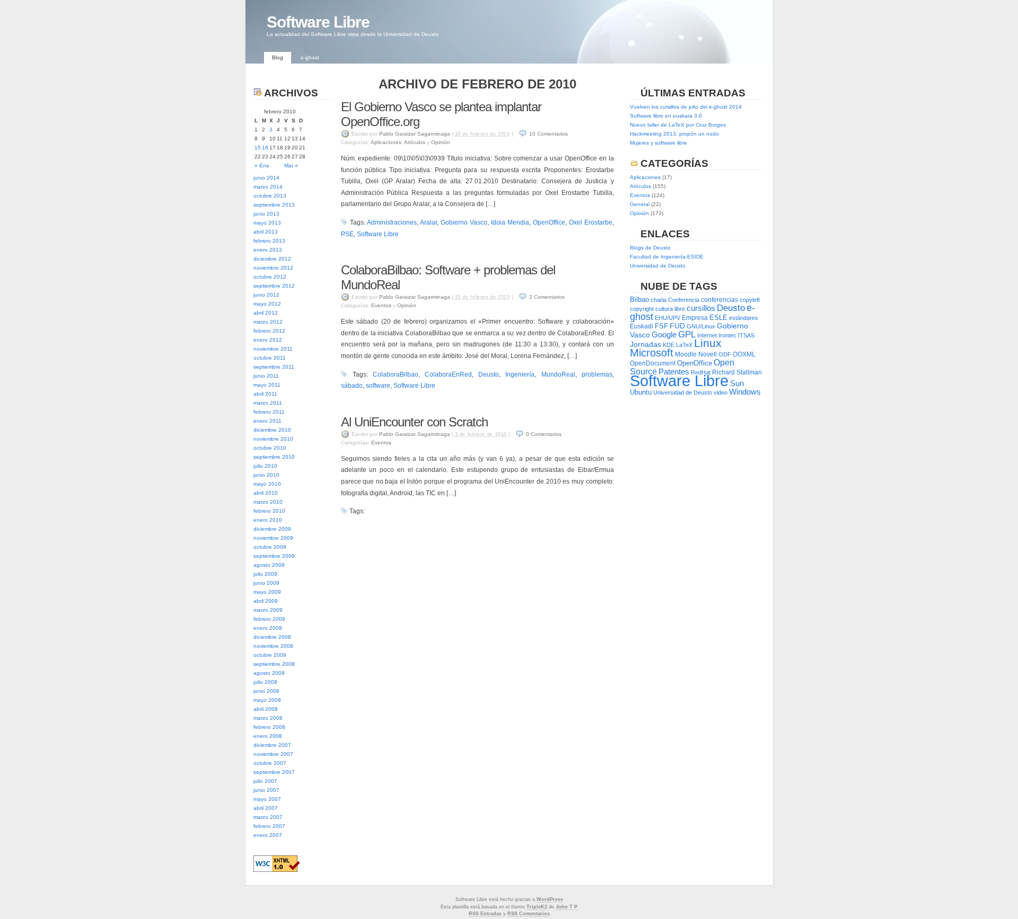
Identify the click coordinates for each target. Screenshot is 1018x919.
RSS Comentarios (528, 913)
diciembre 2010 (272, 430)
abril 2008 (265, 709)
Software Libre (318, 22)
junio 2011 (266, 376)
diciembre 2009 (272, 529)
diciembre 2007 (272, 745)
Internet (707, 335)
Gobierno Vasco (464, 222)
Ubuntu (641, 392)
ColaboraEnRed (448, 374)
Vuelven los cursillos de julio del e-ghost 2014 (686, 107)
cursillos (701, 308)
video (720, 392)
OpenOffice (549, 222)
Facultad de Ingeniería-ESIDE (667, 257)
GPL (687, 334)
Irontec (727, 335)
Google (664, 334)
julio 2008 (265, 682)
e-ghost (310, 57)
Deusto (488, 374)
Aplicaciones (386, 142)
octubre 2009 (269, 547)
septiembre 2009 (274, 556)
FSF (661, 326)
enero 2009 (267, 628)
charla (658, 300)
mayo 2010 (267, 484)
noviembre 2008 (273, 646)
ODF (724, 354)
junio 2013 (266, 214)
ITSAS (746, 335)
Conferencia (683, 300)
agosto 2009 (269, 565)
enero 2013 (267, 250)
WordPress (550, 899)
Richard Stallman (737, 372)
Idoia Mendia (510, 222)
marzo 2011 (267, 403)
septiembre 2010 (274, 457)
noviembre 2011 (273, 349)
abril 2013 (265, 232)
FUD (677, 326)
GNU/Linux (701, 326)
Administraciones (392, 222)
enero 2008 (267, 736)
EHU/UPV (667, 318)
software (378, 385)
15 (257, 147)
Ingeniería (519, 374)
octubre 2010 (269, 448)
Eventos (381, 305)
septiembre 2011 (273, 367)
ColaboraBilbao (395, 374)
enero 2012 (267, 340)
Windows (745, 392)
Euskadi (641, 326)
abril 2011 (265, 394)
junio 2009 (266, 583)
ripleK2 (538, 906)
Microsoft (651, 353)
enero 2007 (267, 835)
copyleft (750, 300)
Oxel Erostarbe (590, 222)
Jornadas (645, 344)
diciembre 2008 (272, 637)
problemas (597, 374)
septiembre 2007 (274, 772)
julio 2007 (265, 781)
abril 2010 (265, 493)
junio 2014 (266, 178)
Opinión (440, 142)
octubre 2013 (269, 196)
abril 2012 (265, 313)
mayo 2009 (267, 592)
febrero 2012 (269, 331)
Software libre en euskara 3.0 (666, 116)
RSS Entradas (485, 913)
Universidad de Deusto (658, 266)
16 (265, 147)
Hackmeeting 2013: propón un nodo (674, 134)
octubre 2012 (269, 277)
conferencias (719, 300)
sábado (352, 385)
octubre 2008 (269, 655)
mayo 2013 (267, 223)
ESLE (718, 318)
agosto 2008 (269, 673)
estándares (743, 318)
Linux (708, 343)
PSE (347, 234)
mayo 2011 (266, 385)
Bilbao (639, 300)
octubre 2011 (269, 358)
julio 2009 (265, 574)
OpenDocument (652, 363)
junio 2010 (266, 475)
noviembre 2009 (273, 538)
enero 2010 (267, 520)
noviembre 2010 (273, 439)
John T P (566, 906)
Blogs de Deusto (650, 248)
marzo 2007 (268, 817)
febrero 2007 (269, 826)
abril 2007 (265, 808)
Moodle (686, 354)
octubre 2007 (269, 763)
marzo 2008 (268, 718)
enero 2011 (267, 421)
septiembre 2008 (274, 664)
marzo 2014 (268, 187)
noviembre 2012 (273, 268)
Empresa (695, 318)
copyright (642, 309)
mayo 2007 (267, 799)
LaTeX (684, 345)
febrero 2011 (269, 412)
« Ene (261, 165)
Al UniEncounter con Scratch (414, 422)
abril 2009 (265, 601)
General (640, 204)
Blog (277, 57)
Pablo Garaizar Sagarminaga (414, 134)
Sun (737, 383)
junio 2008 (266, 691)
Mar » (291, 165)
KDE (668, 345)
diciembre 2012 (272, 259)
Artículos (414, 142)
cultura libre (670, 309)
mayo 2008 (267, 700)
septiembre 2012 (274, 286)
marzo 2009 (268, 610)
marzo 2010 (268, 502)
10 (548, 134)
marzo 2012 (268, 322)
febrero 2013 (269, 241)
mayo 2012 (267, 304)
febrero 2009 (269, 619)
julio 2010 (265, 466)
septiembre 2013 (274, 205)
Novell (707, 354)
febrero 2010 (269, 511)
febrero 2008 (269, 727)
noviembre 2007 (273, 754)
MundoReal (558, 374)
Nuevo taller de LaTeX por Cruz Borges (678, 125)
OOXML (744, 354)
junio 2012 (266, 295)
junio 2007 (266, 790)
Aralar (428, 222)
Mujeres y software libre (658, 143)
